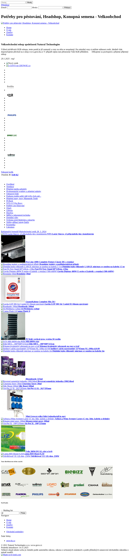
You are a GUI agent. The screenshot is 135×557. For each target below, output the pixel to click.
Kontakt (9, 35)
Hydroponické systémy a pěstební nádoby (23, 191)
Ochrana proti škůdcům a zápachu (20, 220)
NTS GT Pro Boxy (14, 203)
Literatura (10, 227)
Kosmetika (10, 225)
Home (8, 27)
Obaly (8, 208)
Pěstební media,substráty (16, 189)
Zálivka (9, 210)
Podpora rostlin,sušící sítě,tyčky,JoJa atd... (23, 196)
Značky (9, 32)
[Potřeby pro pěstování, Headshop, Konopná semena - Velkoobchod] (30, 23)
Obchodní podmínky (15, 532)
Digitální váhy (12, 217)
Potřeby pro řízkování (15, 205)
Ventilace (10, 186)
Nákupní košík (7, 172)
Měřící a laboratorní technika (18, 215)
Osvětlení (10, 184)
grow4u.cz (10, 541)
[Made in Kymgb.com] (11, 555)
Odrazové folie (12, 194)
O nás (8, 30)
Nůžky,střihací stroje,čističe (17, 222)
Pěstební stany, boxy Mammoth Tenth (22, 198)
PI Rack (9, 201)
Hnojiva (9, 213)
